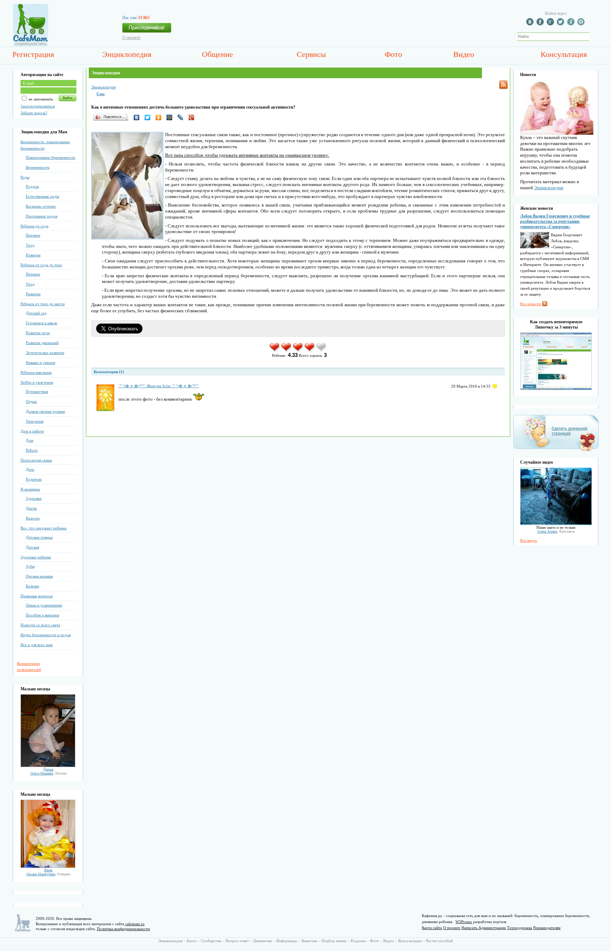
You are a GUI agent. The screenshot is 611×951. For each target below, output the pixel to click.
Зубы (30, 566)
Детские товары (39, 537)
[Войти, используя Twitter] (561, 24)
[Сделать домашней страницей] (556, 450)
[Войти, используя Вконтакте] (530, 24)
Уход (30, 245)
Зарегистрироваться (38, 106)
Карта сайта (432, 928)
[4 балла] (310, 351)
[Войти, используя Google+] (551, 24)
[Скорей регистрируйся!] (146, 30)
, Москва (48, 773)
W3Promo (463, 922)
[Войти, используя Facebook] (541, 24)
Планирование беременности (50, 157)
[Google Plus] (193, 117)
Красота (33, 518)
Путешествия (37, 391)
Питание (33, 235)
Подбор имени (334, 941)
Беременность (38, 167)
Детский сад (36, 313)
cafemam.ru (135, 924)
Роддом (32, 186)
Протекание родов (41, 216)
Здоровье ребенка (36, 557)
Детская (32, 547)
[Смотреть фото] (48, 766)
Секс (101, 94)
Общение (217, 54)
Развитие (33, 255)
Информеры (286, 941)
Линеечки (309, 941)
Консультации (410, 941)
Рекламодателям (546, 928)
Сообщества (211, 941)
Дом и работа (32, 431)
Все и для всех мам (37, 645)
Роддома (358, 941)
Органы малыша (39, 576)
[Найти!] (593, 36)
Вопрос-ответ (237, 941)
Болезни (32, 586)
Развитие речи (38, 333)
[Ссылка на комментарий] (494, 386)
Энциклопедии (548, 187)
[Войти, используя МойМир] (582, 24)
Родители (34, 479)
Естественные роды (42, 196)
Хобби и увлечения (37, 382)
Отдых (31, 401)
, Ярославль (556, 531)
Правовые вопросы (37, 596)
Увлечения (34, 421)
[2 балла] (286, 351)
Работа (31, 450)
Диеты (31, 508)
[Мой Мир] (171, 117)
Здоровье (34, 498)
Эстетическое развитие (45, 352)
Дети (30, 469)
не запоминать (40, 99)
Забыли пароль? (34, 113)
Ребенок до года (34, 226)
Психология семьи (36, 460)
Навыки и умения (40, 362)
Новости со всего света (40, 625)
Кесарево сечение (41, 206)
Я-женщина (30, 489)
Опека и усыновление (44, 605)
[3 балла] (298, 351)
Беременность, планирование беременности (45, 145)
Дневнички (262, 941)
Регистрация (33, 54)
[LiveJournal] (182, 117)
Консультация (564, 54)
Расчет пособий (439, 941)
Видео (463, 54)
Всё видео (528, 540)
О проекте (131, 37)
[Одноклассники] (160, 117)
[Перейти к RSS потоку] (503, 84)
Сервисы (311, 54)
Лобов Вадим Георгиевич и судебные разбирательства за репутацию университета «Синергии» (555, 221)
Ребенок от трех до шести (43, 304)
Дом (29, 440)
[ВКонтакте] (138, 117)
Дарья (48, 769)
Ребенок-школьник (36, 372)
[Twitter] (149, 117)
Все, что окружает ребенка (43, 528)
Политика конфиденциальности (123, 929)
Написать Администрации (483, 928)
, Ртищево (48, 874)
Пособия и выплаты (42, 615)
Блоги (192, 941)
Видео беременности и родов (46, 635)
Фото (393, 54)
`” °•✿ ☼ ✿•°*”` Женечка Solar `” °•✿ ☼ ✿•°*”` (158, 386)
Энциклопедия (126, 54)
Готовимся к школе (41, 323)
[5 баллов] (321, 351)
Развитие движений (42, 343)
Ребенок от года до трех (41, 265)
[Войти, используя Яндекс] (571, 24)
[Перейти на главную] (30, 45)
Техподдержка (519, 928)
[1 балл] (275, 351)
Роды (25, 177)
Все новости (530, 304)
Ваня (48, 870)
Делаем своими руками (45, 411)
